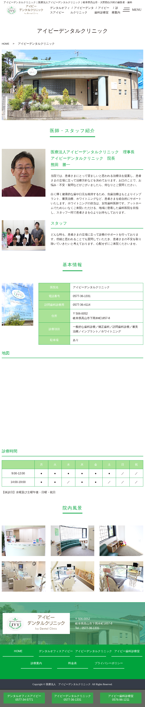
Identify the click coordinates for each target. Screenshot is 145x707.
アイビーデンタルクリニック (90, 651)
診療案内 (36, 663)
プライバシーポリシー (109, 663)
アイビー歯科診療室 (127, 651)
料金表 (72, 663)
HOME (5, 43)
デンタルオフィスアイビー (54, 651)
